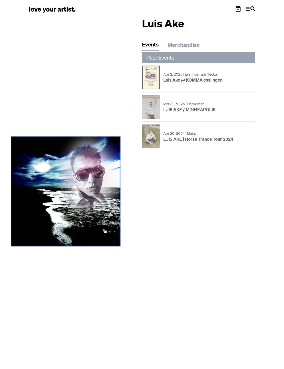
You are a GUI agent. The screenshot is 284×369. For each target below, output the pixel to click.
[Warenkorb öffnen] (238, 9)
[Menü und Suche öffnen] (250, 9)
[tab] (152, 45)
